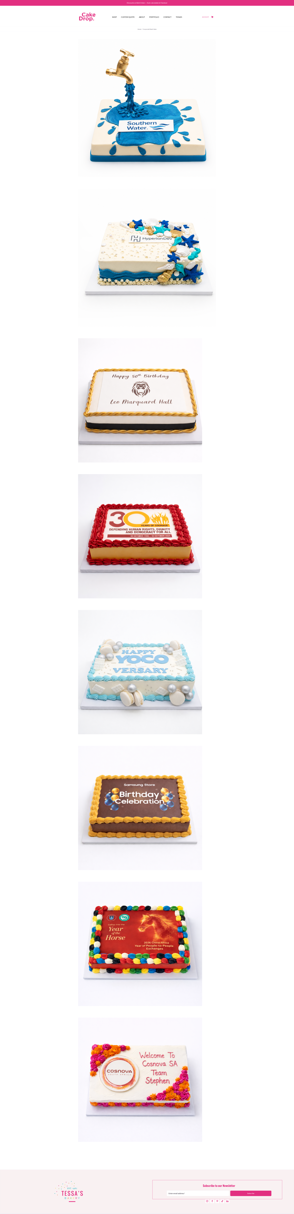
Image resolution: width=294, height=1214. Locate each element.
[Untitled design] (87, 8)
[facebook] (212, 1201)
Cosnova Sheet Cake (146, 1075)
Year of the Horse (146, 939)
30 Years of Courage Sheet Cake (146, 532)
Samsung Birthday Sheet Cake (146, 804)
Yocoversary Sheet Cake (146, 668)
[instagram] (207, 1201)
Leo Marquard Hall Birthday (146, 396)
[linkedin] (227, 1201)
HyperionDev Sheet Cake (146, 253)
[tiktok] (222, 1201)
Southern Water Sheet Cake (146, 103)
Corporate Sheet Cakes (147, 113)
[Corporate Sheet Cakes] (147, 108)
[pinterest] (217, 1201)
